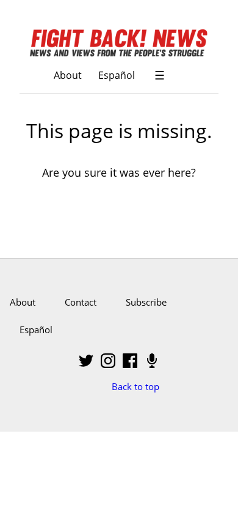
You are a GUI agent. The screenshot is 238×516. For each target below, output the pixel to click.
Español (116, 75)
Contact (80, 302)
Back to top (135, 386)
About (68, 75)
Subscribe (146, 302)
